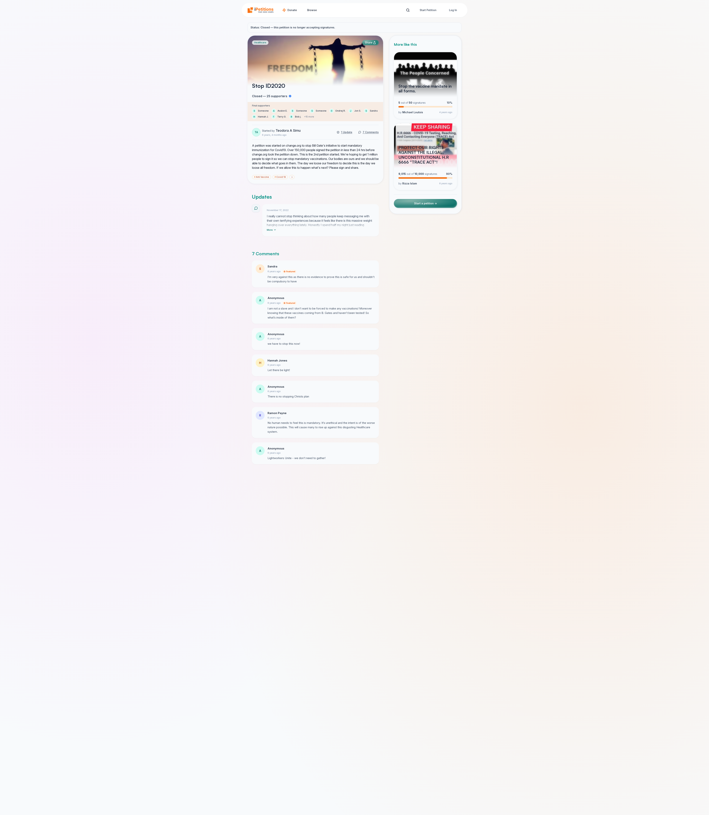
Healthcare (260, 42)
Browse (312, 10)
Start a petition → (425, 203)
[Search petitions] (408, 10)
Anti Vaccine (261, 177)
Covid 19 (280, 177)
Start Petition (428, 10)
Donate (292, 10)
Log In (453, 10)
